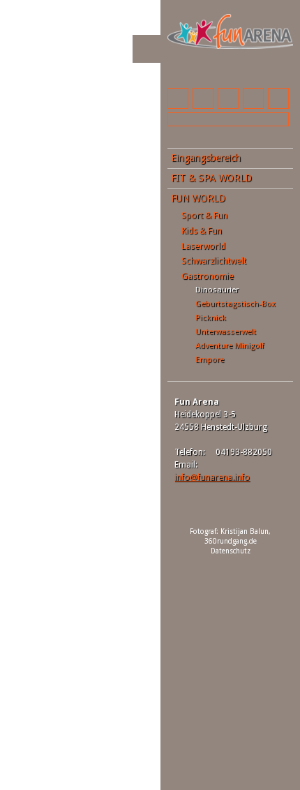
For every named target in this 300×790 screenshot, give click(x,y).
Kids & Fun (201, 230)
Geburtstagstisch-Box (235, 303)
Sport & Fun (204, 215)
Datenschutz (230, 551)
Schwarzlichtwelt (213, 260)
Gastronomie (207, 276)
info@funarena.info (212, 477)
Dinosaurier (217, 290)
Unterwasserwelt (225, 331)
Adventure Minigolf (229, 345)
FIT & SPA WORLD (211, 178)
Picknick (210, 317)
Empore (209, 359)
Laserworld (203, 246)
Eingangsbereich (206, 157)
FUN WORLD (198, 198)
